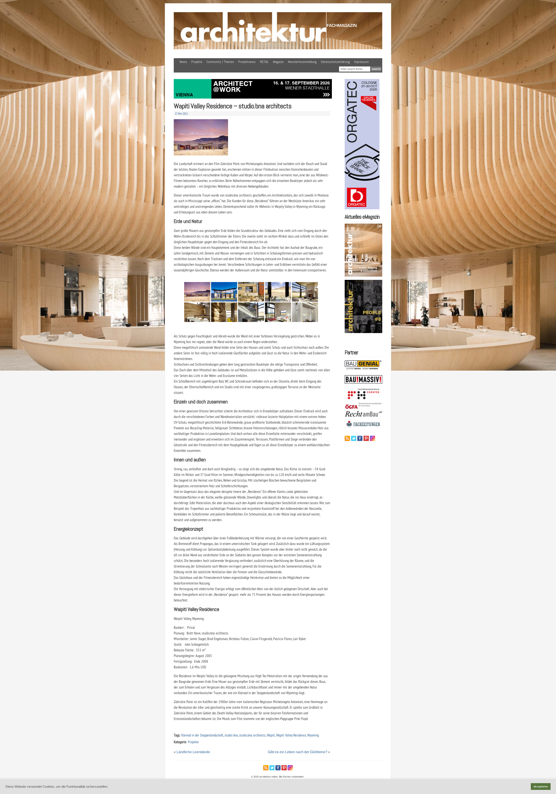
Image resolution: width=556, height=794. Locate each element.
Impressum (361, 61)
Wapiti (271, 735)
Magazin (278, 61)
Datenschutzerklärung (335, 61)
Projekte (196, 61)
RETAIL (264, 61)
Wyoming (313, 735)
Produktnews (247, 61)
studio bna (231, 735)
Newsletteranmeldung (302, 61)
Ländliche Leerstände (193, 752)
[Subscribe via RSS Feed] (347, 438)
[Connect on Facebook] (359, 438)
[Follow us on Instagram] (372, 438)
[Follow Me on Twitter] (353, 438)
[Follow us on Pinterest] (366, 438)
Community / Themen (220, 61)
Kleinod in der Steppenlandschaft (202, 735)
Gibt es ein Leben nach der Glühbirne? (297, 752)
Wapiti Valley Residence (291, 735)
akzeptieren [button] (540, 786)
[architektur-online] (278, 48)
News (183, 61)
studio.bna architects (252, 735)
